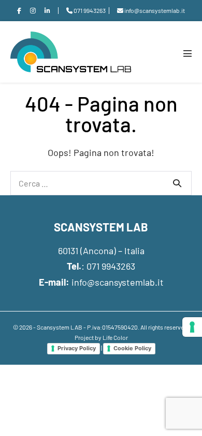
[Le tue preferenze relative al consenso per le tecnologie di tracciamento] (192, 327)
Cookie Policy (132, 348)
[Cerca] (177, 183)
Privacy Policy (76, 348)
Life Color (115, 337)
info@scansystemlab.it (117, 282)
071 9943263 (110, 266)
